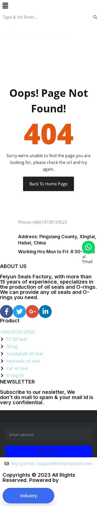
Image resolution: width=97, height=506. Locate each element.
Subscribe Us (48, 451)
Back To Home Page (48, 184)
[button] (48, 5)
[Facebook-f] (6, 311)
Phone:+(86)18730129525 (42, 222)
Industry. (28, 495)
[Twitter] (19, 311)
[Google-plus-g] (32, 311)
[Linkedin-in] (45, 311)
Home (11, 43)
